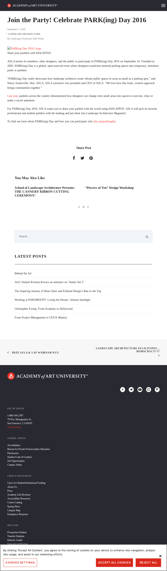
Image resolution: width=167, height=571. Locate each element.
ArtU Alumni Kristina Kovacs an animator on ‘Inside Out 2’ (49, 282)
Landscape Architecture (24, 34)
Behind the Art (23, 273)
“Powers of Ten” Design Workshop (109, 187)
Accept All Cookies (114, 562)
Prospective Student (16, 532)
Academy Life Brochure (19, 494)
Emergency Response (17, 514)
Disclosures (13, 453)
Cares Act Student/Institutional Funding (26, 482)
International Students (17, 544)
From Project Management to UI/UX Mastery (41, 317)
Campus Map (13, 510)
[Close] (160, 555)
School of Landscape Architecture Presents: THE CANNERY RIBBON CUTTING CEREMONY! (45, 191)
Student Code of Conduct (19, 457)
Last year (12, 95)
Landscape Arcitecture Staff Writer (27, 38)
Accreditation (13, 445)
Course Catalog (14, 502)
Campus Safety (14, 464)
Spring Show (13, 506)
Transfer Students (15, 536)
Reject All (148, 562)
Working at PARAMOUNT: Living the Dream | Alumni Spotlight (52, 299)
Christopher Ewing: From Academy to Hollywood (44, 308)
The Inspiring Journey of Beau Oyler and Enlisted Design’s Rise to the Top (58, 291)
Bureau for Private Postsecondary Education (28, 449)
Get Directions (14, 427)
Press (10, 490)
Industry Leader (15, 540)
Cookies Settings (20, 562)
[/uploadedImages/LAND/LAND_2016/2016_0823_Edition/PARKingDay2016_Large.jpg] (24, 48)
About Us (12, 487)
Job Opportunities (16, 460)
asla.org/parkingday (104, 121)
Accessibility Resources (18, 498)
